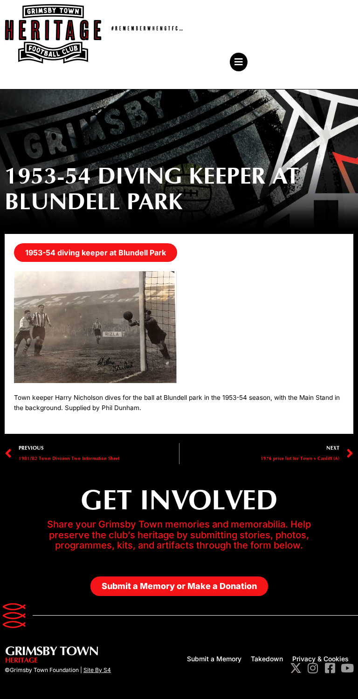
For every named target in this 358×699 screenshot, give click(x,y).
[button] (135, 62)
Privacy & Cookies (320, 659)
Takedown (267, 659)
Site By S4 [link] (97, 669)
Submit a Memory (214, 659)
